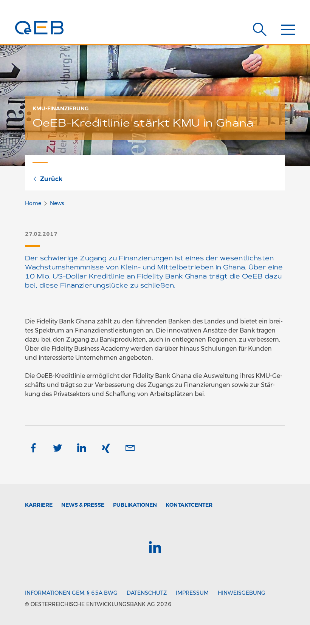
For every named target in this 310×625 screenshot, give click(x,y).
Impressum (192, 592)
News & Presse (82, 504)
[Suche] (260, 29)
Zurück (51, 179)
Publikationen (135, 504)
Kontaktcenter (189, 504)
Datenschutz (147, 592)
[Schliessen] (288, 30)
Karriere (39, 504)
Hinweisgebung (241, 592)
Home (33, 203)
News (57, 203)
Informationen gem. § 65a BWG (71, 592)
